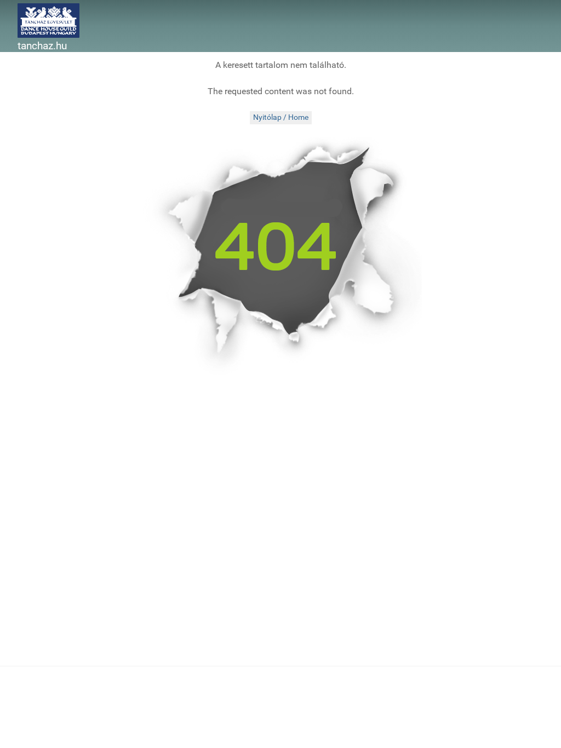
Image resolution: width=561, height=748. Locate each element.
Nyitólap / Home (280, 117)
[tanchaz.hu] (48, 20)
